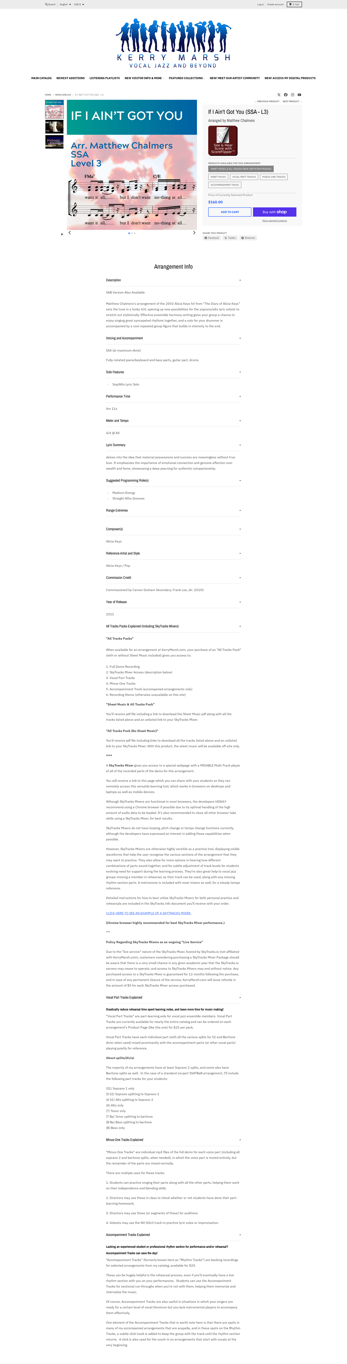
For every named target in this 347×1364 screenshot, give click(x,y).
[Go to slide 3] (135, 233)
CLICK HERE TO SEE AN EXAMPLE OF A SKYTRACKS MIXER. (148, 913)
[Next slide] (194, 232)
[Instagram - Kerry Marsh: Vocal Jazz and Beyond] (292, 94)
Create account (275, 4)
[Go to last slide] (69, 232)
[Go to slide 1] (129, 233)
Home (48, 94)
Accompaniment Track (225, 184)
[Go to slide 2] (132, 233)
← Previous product (266, 101)
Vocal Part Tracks (244, 176)
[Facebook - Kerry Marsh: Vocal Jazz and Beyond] (285, 94)
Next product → (292, 101)
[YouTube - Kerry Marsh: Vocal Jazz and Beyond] (299, 94)
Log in (260, 4)
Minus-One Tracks (273, 176)
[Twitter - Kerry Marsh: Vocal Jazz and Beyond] (279, 94)
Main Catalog (63, 94)
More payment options (274, 220)
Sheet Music (218, 176)
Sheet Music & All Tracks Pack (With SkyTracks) (241, 168)
